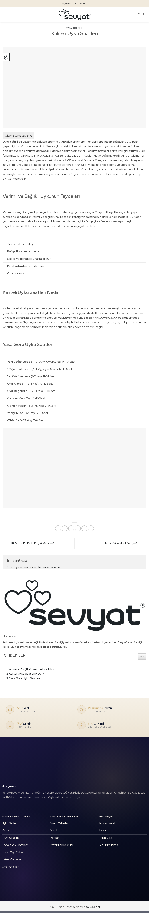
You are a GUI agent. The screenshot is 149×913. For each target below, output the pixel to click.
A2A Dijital (93, 907)
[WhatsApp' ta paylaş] (58, 528)
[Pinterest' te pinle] (84, 528)
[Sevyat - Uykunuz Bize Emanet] (74, 14)
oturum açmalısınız (48, 567)
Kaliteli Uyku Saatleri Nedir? (26, 673)
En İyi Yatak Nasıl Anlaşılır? (121, 543)
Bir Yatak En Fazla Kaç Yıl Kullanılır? (33, 543)
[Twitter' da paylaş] (71, 528)
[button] (5, 14)
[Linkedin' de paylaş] (91, 528)
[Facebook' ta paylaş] (65, 528)
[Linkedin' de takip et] (16, 806)
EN (139, 14)
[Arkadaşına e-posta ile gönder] (78, 528)
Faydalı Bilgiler (74, 28)
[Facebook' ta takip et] (5, 806)
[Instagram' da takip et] (10, 806)
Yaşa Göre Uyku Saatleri (24, 678)
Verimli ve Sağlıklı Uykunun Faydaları (31, 669)
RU (144, 14)
